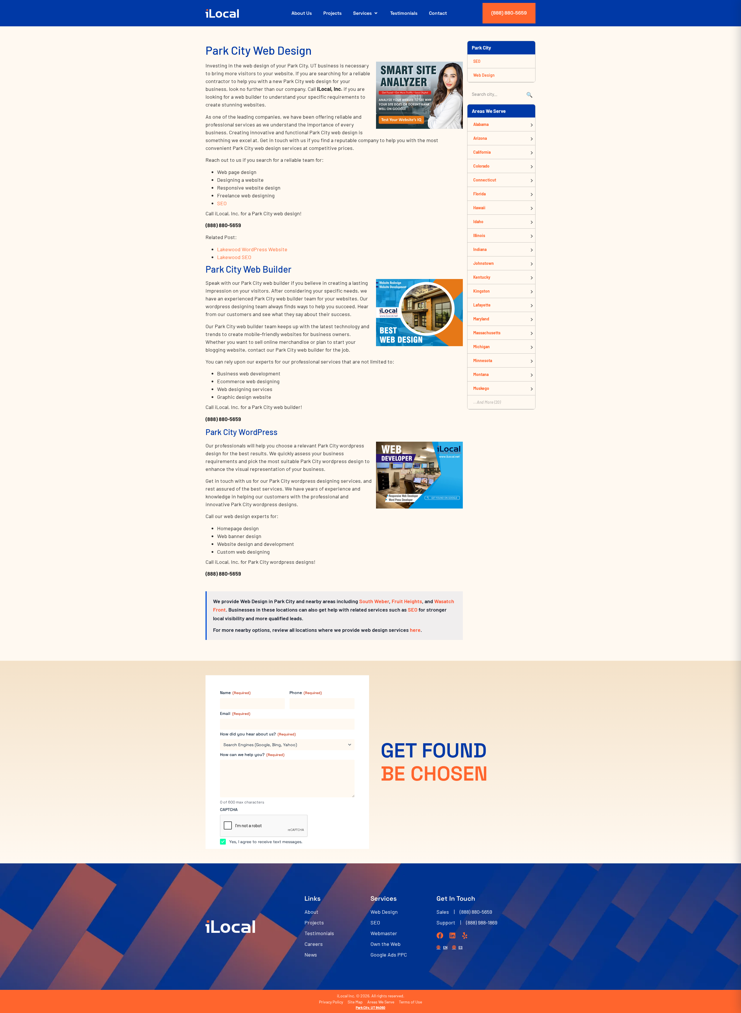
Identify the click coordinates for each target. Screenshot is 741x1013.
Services (362, 13)
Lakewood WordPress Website (252, 249)
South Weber (374, 601)
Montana (481, 374)
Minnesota (482, 360)
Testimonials (403, 13)
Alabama (481, 124)
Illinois (479, 235)
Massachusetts (486, 332)
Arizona (480, 138)
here (415, 630)
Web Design (484, 75)
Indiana (480, 249)
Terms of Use (410, 1001)
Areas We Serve (380, 1001)
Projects (332, 13)
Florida (479, 193)
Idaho (478, 221)
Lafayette (482, 304)
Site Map (355, 1001)
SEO (222, 203)
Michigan (481, 346)
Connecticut (484, 179)
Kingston (481, 291)
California (482, 152)
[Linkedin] (452, 935)
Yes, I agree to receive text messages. (265, 841)
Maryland (481, 318)
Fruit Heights (407, 601)
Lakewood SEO (234, 257)
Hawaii (479, 207)
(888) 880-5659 (509, 13)
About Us (301, 13)
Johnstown (483, 263)
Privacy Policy (331, 1001)
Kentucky (481, 277)
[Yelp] (464, 935)
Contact (438, 13)
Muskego (481, 388)
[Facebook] (439, 935)
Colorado (481, 166)
